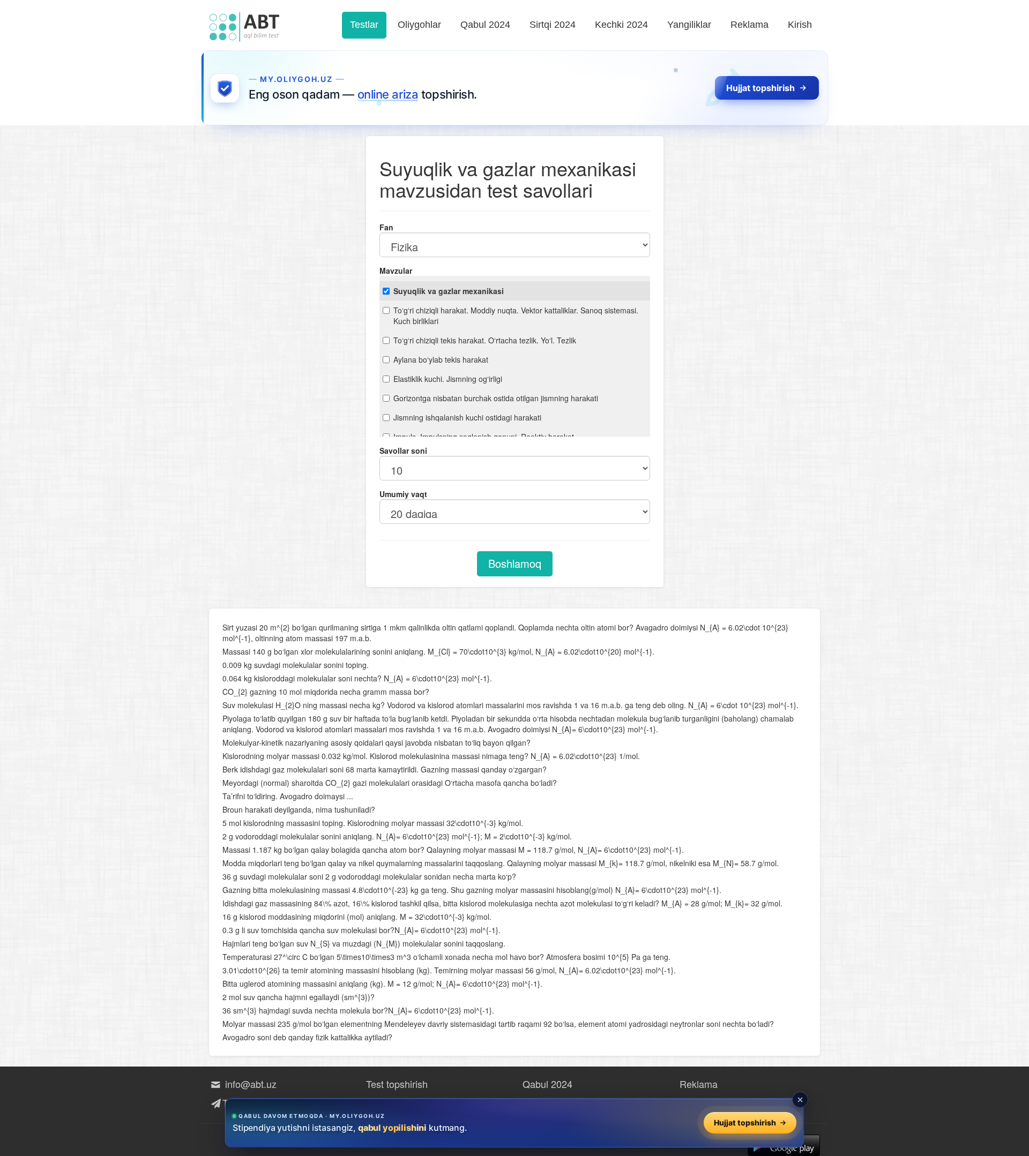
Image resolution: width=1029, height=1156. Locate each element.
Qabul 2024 (485, 24)
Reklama (749, 24)
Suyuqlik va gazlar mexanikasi (448, 291)
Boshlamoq (514, 563)
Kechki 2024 (621, 24)
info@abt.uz (249, 1084)
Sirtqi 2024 (553, 24)
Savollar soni (403, 450)
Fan (386, 227)
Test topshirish (397, 1084)
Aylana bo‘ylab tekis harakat (440, 359)
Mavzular (395, 270)
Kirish (800, 24)
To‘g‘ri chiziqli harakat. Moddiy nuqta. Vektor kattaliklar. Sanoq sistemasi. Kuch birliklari (515, 315)
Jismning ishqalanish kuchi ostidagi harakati (467, 417)
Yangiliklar (689, 24)
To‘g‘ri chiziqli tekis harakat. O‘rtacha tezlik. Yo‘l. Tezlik (484, 340)
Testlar (364, 24)
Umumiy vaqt (403, 494)
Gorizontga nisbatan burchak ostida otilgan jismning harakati (495, 398)
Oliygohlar (419, 24)
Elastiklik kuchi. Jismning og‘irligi (447, 378)
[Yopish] (800, 1100)
